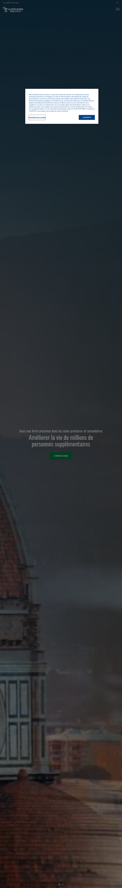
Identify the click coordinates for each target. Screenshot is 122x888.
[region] (61, 106)
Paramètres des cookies (37, 117)
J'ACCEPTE (87, 117)
